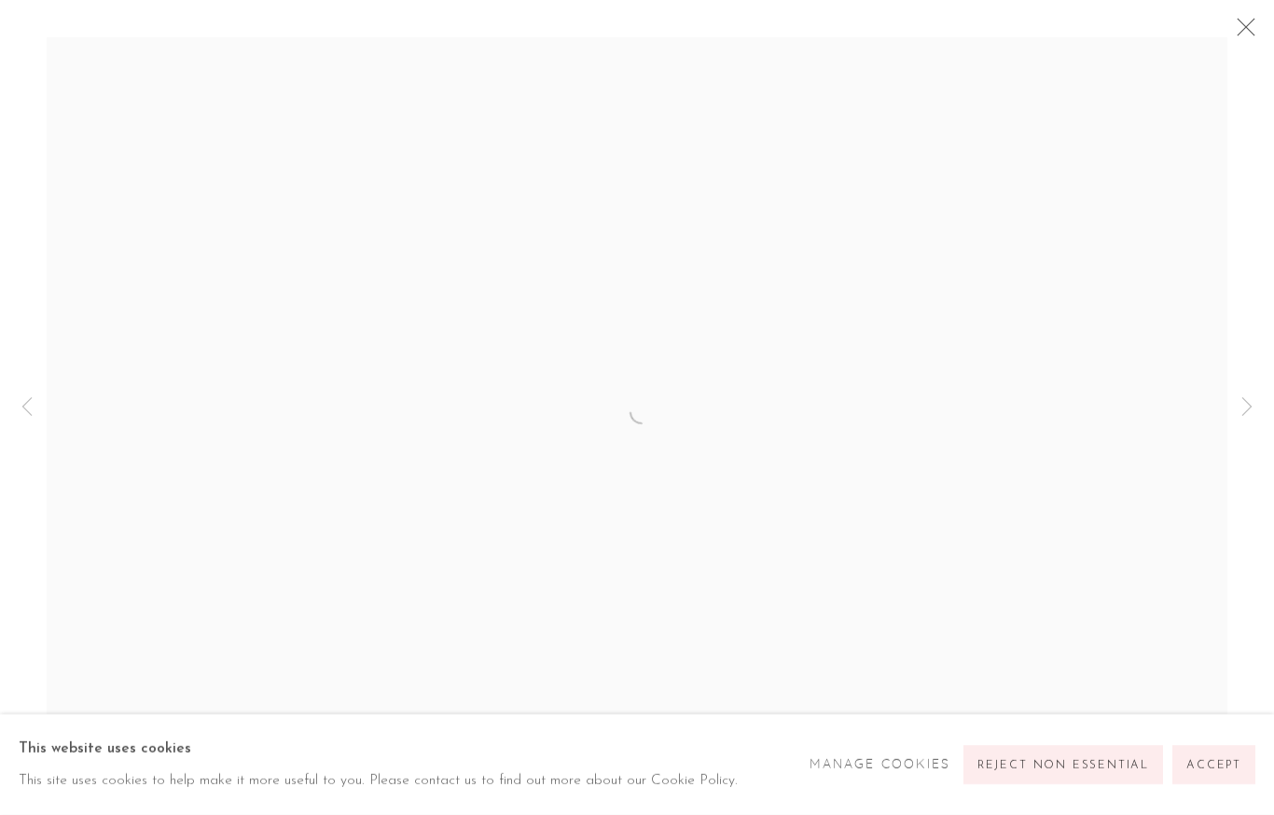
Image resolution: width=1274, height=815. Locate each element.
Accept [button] (1213, 765)
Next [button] (1247, 407)
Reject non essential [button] (1063, 765)
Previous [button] (27, 407)
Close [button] (1241, 33)
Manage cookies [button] (880, 764)
